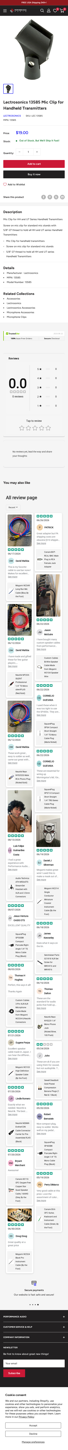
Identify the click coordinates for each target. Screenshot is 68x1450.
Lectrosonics (12, 115)
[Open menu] (5, 10)
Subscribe (14, 1373)
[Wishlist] (55, 10)
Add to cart (34, 163)
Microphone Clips (16, 316)
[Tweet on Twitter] (56, 197)
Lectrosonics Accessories (21, 307)
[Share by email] (62, 197)
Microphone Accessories (20, 312)
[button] (62, 11)
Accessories (13, 298)
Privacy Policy (26, 1416)
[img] (18, 392)
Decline (33, 1433)
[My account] (48, 10)
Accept (33, 1425)
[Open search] (42, 10)
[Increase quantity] (37, 151)
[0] (62, 11)
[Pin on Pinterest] (50, 197)
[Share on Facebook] (43, 197)
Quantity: (8, 153)
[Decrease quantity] (19, 151)
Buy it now (34, 174)
